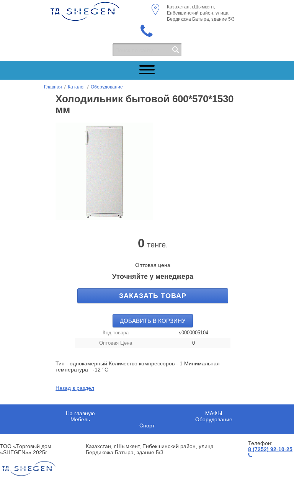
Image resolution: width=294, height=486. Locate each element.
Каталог (76, 87)
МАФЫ (213, 413)
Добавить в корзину (153, 320)
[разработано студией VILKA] (28, 468)
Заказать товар (152, 295)
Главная (53, 87)
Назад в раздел (75, 388)
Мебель (80, 419)
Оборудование (107, 87)
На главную (80, 413)
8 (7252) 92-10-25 (270, 449)
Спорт (147, 425)
